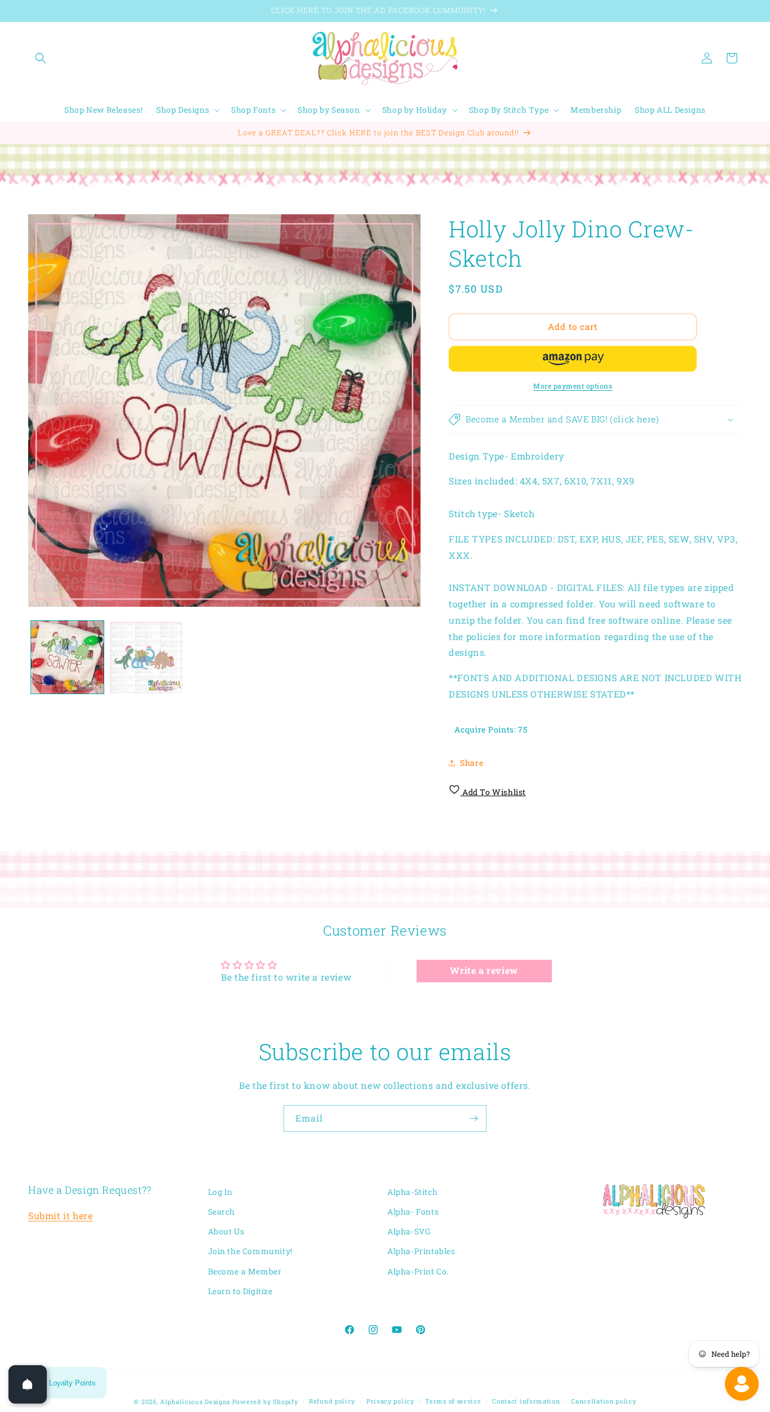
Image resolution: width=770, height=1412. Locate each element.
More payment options (572, 385)
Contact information (526, 1401)
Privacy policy (390, 1401)
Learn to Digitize (240, 1291)
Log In (220, 1191)
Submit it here (60, 1216)
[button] (40, 58)
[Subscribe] (473, 1118)
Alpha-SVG (408, 1231)
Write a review (483, 970)
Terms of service (453, 1401)
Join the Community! (250, 1251)
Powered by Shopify (265, 1401)
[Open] (27, 1384)
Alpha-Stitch (412, 1191)
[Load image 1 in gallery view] (67, 657)
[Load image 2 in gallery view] (145, 657)
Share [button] (471, 762)
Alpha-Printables (421, 1251)
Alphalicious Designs (195, 1401)
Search (222, 1211)
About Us (226, 1231)
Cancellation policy (603, 1401)
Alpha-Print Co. (418, 1271)
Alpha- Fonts (413, 1211)
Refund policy (332, 1401)
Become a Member (245, 1271)
